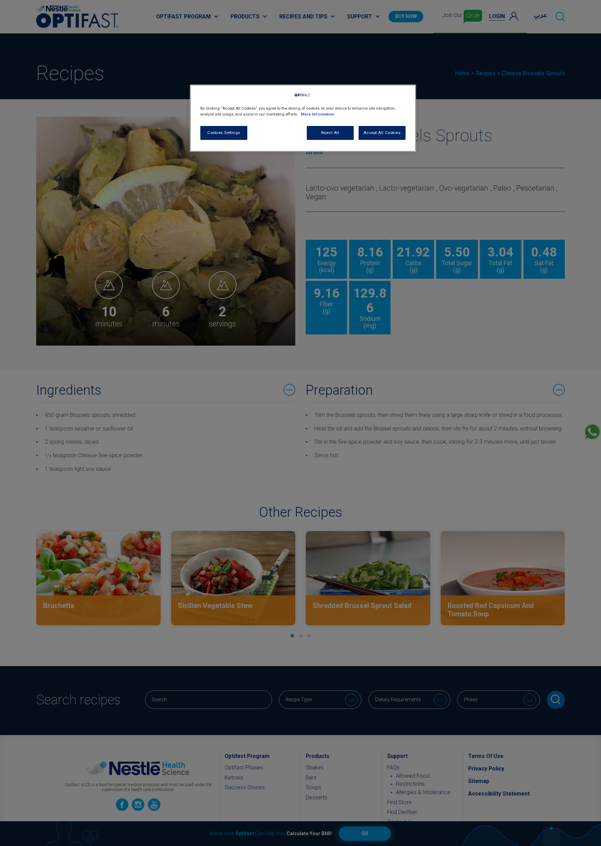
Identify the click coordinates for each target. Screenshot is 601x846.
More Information (317, 114)
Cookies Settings (223, 132)
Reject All (330, 132)
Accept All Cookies (381, 132)
